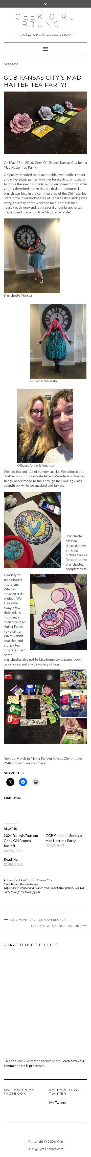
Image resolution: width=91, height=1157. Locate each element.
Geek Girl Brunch (45, 20)
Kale (60, 1142)
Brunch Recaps (29, 884)
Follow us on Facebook (19, 1091)
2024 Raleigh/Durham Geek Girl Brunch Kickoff (21, 840)
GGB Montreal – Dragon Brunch (38, 919)
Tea (77, 887)
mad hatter (57, 887)
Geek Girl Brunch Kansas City (33, 880)
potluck (69, 887)
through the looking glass (25, 892)
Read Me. (11, 859)
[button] (32, 707)
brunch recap (42, 887)
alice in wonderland (22, 887)
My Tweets (57, 1103)
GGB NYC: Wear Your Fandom (55, 926)
